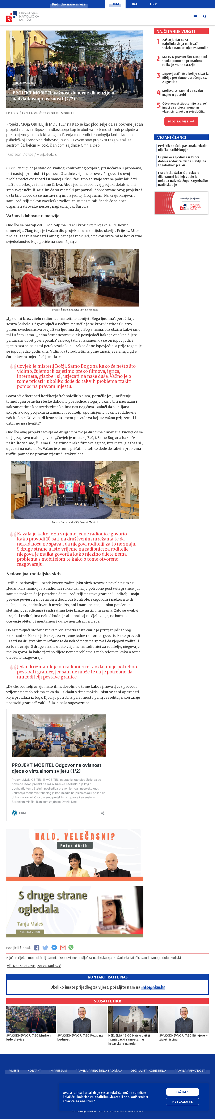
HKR (153, 3)
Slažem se (182, 1092)
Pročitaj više (178, 121)
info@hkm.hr (153, 987)
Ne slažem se (182, 1101)
